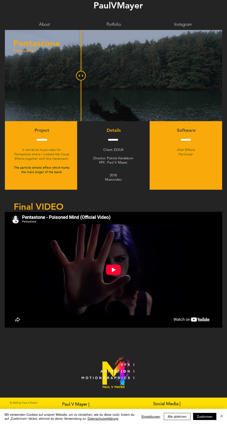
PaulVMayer (118, 5)
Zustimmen (205, 416)
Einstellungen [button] (150, 416)
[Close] (221, 416)
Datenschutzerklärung (103, 418)
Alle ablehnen (177, 416)
